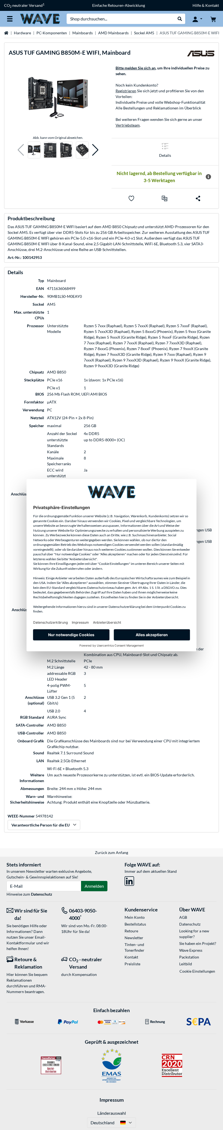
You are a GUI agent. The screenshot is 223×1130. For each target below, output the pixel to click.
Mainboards (82, 32)
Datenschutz (41, 894)
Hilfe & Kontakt (206, 5)
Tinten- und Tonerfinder (134, 947)
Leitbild (185, 963)
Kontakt (131, 957)
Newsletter (134, 937)
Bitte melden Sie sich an (136, 68)
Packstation (189, 957)
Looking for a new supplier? (194, 934)
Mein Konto (135, 917)
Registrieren (126, 90)
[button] (20, 150)
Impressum (112, 1100)
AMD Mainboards (113, 32)
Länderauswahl (111, 1113)
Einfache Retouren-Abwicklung (118, 5)
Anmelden (94, 886)
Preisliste (132, 963)
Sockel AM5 (144, 32)
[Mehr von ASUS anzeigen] (200, 55)
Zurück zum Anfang (111, 852)
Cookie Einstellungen (197, 971)
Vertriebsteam (128, 125)
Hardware (22, 32)
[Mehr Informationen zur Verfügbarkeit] (208, 177)
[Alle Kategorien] (10, 19)
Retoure (131, 931)
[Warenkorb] (213, 18)
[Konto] (197, 18)
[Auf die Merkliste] (131, 198)
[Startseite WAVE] (40, 18)
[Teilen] (198, 198)
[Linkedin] (129, 880)
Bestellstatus (135, 924)
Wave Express (190, 950)
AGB (183, 917)
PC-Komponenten (51, 32)
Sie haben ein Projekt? (197, 943)
